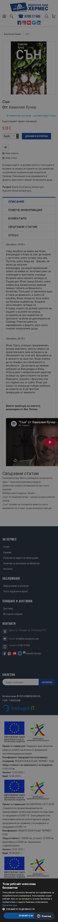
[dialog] (29, 900)
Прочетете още (9, 905)
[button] (29, 909)
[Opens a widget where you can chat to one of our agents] (44, 916)
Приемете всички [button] (29, 916)
